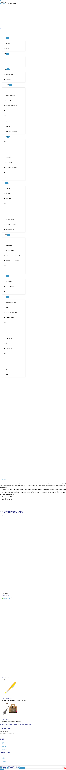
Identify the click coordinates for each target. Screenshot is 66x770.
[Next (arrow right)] (3, 769)
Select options (21, 767)
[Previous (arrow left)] (1, 769)
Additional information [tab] (6, 480)
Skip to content (2, 0)
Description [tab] (4, 479)
